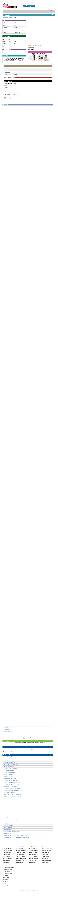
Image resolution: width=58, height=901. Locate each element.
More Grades (50, 744)
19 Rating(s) (38, 45)
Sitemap (4, 883)
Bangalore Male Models (7, 850)
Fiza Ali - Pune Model (8, 760)
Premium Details (6, 877)
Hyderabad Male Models (7, 858)
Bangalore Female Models (9, 823)
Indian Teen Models (45, 852)
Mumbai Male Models (7, 852)
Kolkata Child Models (33, 856)
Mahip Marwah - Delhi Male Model (11, 786)
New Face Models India (8, 829)
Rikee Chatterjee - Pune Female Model (12, 788)
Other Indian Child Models (46, 850)
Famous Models (45, 854)
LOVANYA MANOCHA (7, 69)
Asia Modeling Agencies (9, 821)
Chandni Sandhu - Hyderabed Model (11, 762)
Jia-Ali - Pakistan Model (8, 776)
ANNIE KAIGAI (7, 72)
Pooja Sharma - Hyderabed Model (11, 764)
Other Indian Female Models (47, 848)
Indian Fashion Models (8, 833)
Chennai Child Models (33, 848)
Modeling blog (6, 729)
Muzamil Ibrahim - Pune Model (10, 756)
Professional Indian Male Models (10, 810)
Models (10, 17)
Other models (6, 727)
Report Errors (5, 879)
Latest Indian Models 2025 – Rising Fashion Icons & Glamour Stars (17, 837)
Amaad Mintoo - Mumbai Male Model (11, 800)
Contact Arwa (6, 725)
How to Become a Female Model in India (12, 831)
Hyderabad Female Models (21, 858)
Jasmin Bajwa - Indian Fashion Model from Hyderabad (15, 802)
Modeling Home (5, 17)
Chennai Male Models (7, 848)
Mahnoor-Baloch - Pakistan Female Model (12, 794)
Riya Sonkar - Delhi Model (9, 770)
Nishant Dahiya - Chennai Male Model (11, 784)
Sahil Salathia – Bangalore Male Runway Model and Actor (15, 806)
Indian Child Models (32, 846)
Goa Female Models (19, 862)
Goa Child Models (32, 862)
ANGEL (6, 74)
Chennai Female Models (20, 848)
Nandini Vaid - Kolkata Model (10, 758)
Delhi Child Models (32, 854)
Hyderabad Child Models (9, 825)
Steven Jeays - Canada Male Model (11, 792)
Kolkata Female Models (20, 856)
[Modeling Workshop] (27, 737)
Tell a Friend (5, 875)
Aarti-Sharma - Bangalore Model (10, 768)
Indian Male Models (6, 846)
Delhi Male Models (6, 854)
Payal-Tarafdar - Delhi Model (9, 772)
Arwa (32, 47)
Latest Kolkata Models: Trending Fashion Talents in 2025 (15, 835)
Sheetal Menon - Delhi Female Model (11, 790)
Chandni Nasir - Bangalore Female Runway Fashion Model (16, 804)
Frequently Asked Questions (8, 867)
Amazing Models (45, 862)
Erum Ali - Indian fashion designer (10, 780)
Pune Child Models (32, 860)
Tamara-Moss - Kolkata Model (10, 778)
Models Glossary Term (7, 873)
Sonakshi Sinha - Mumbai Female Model (12, 782)
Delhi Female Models (8, 827)
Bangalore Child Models (33, 850)
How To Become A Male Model (10, 815)
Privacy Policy (5, 885)
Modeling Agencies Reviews (8, 871)
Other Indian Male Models (46, 846)
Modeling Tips (5, 881)
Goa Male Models (6, 862)
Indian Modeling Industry (46, 860)
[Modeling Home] (10, 8)
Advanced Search (14, 751)
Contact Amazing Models (7, 869)
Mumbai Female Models (20, 852)
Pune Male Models (6, 860)
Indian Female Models (8, 811)
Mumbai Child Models (33, 852)
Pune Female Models (20, 860)
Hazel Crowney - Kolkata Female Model (12, 798)
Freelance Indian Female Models (10, 819)
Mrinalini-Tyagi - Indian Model (10, 766)
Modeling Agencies (7, 813)
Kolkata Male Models (8, 817)
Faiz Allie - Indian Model (8, 774)
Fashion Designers (45, 856)
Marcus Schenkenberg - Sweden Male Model (13, 796)
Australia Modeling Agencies (9, 808)
